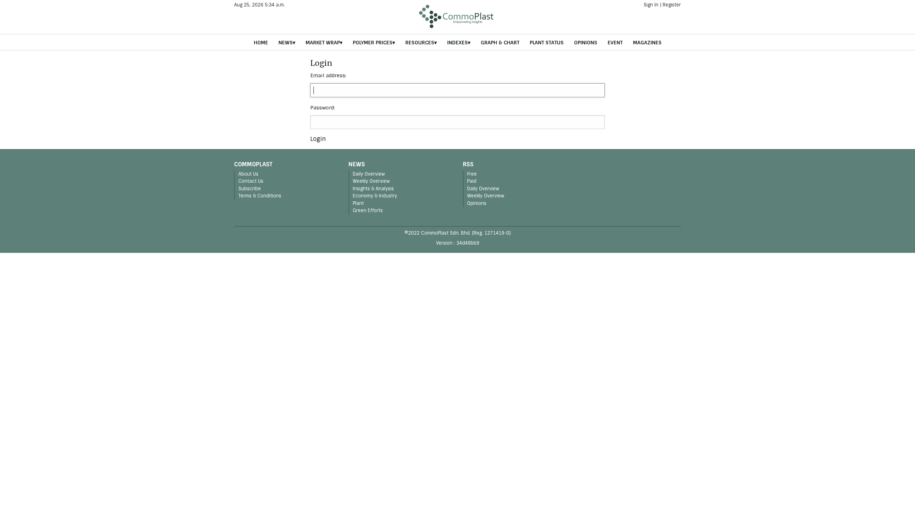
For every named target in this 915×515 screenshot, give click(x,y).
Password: (322, 107)
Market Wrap (323, 42)
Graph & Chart (500, 42)
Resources (419, 42)
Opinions (585, 42)
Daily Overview (369, 174)
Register (672, 5)
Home (261, 42)
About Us (248, 174)
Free (472, 174)
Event (615, 42)
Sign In (651, 5)
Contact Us (250, 181)
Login (318, 139)
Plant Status (547, 42)
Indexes (457, 42)
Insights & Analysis (373, 189)
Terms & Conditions (259, 196)
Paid (471, 181)
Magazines (647, 42)
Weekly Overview (371, 181)
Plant (358, 203)
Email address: (328, 75)
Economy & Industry (375, 196)
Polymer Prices (372, 42)
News (285, 42)
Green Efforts (368, 210)
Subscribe (249, 189)
